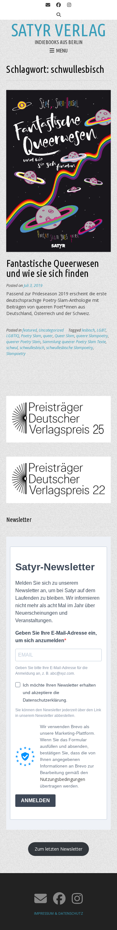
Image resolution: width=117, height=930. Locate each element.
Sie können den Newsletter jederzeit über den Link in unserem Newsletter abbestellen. (58, 713)
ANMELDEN (35, 800)
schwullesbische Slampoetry (69, 347)
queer (48, 335)
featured (29, 330)
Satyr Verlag (58, 30)
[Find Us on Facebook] (58, 5)
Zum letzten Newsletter (58, 849)
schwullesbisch (32, 347)
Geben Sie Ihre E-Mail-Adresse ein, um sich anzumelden (56, 636)
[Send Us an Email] (48, 5)
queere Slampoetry (92, 335)
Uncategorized (51, 330)
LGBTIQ (12, 335)
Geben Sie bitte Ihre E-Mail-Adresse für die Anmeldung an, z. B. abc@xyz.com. (51, 671)
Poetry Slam (31, 335)
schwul (12, 347)
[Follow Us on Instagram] (69, 5)
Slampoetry (16, 353)
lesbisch (88, 330)
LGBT (101, 330)
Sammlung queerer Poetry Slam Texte (74, 341)
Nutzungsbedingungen (62, 779)
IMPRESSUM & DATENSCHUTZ (58, 913)
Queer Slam (64, 335)
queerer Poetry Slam (23, 341)
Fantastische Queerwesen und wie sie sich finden (52, 268)
